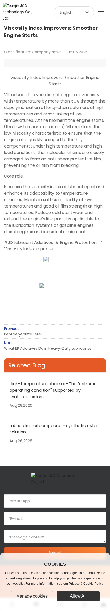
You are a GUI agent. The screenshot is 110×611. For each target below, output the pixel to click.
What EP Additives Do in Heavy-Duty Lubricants (47, 348)
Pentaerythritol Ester (23, 334)
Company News (47, 52)
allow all (78, 596)
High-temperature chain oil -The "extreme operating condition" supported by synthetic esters (53, 390)
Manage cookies (32, 596)
